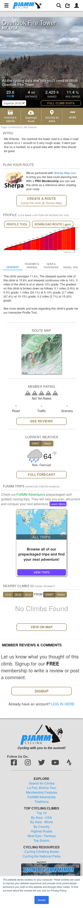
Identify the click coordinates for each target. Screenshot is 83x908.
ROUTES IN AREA (51, 119)
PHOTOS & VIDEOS (10, 119)
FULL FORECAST (41, 474)
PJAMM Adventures (41, 797)
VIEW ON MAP (42, 627)
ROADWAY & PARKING (32, 265)
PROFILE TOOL (17, 224)
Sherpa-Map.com (65, 173)
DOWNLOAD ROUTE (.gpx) (52, 224)
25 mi (18, 594)
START (49, 594)
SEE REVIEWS (41, 421)
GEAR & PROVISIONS (51, 265)
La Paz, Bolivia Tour (41, 788)
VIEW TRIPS (41, 572)
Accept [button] (41, 900)
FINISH (61, 594)
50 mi (28, 594)
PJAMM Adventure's (30, 494)
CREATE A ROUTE (41, 200)
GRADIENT (12, 267)
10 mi (8, 594)
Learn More (58, 504)
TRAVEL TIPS (70, 267)
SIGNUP (42, 691)
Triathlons (41, 801)
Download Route (31, 119)
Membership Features (41, 792)
